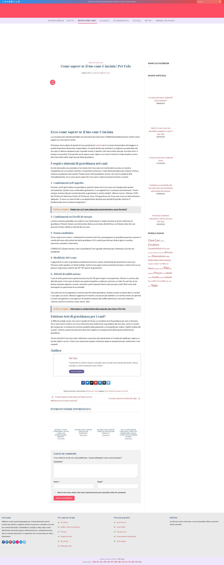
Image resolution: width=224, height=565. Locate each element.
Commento (58, 462)
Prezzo (158, 273)
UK (108, 562)
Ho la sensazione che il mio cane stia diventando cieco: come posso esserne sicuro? (128, 433)
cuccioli (98, 145)
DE (94, 562)
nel (163, 263)
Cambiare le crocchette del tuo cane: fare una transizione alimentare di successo (160, 188)
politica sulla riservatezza (70, 527)
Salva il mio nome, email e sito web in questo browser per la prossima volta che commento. (91, 492)
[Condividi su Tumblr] (104, 383)
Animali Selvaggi (165, 20)
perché (161, 269)
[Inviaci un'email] (7, 2)
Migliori (156, 264)
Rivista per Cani (87, 20)
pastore (156, 269)
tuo (123, 391)
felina (167, 256)
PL (98, 562)
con (168, 248)
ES (133, 562)
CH (123, 562)
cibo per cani (121, 532)
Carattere (153, 245)
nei (161, 264)
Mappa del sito (66, 536)
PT (112, 562)
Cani (157, 240)
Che (164, 248)
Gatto (70, 20)
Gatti (150, 260)
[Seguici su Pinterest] (9, 2)
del (166, 252)
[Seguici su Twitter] (5, 2)
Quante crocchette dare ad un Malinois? (83, 431)
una (170, 281)
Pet (115, 391)
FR (105, 562)
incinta (111, 391)
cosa (155, 252)
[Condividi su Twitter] (87, 383)
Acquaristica (121, 20)
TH (129, 562)
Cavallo (104, 20)
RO (116, 562)
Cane (106, 391)
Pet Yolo (106, 73)
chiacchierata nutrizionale (126, 536)
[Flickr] (14, 2)
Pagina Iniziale (56, 20)
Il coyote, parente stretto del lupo (122, 398)
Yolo (126, 391)
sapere (119, 391)
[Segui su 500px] (16, 2)
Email (100, 482)
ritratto (155, 277)
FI (126, 562)
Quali (163, 273)
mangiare (151, 264)
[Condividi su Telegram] (108, 383)
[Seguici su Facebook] (3, 2)
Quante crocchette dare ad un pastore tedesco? (106, 431)
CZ (137, 562)
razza (169, 273)
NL (101, 562)
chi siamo (64, 522)
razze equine (121, 541)
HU (140, 562)
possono (151, 273)
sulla (154, 281)
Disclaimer (65, 541)
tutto (166, 281)
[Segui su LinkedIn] (11, 2)
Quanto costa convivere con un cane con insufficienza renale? (60, 433)
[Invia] (220, 1)
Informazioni (165, 260)
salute (168, 277)
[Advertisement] (112, 41)
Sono (149, 281)
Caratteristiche (155, 248)
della (170, 252)
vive (149, 286)
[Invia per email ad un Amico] (92, 383)
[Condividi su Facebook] (83, 383)
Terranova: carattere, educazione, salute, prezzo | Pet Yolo (160, 218)
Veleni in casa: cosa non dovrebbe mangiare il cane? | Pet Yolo (161, 131)
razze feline (121, 527)
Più (170, 269)
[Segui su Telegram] (19, 2)
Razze (150, 277)
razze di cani (121, 522)
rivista (162, 277)
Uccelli (137, 20)
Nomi (151, 268)
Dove (149, 256)
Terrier (159, 281)
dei (163, 253)
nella (167, 264)
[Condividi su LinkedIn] (100, 383)
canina (162, 241)
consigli (150, 253)
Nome (56, 482)
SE (119, 562)
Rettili (148, 20)
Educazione (158, 256)
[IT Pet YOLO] (112, 11)
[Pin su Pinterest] (96, 383)
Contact (63, 532)
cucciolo (159, 253)
